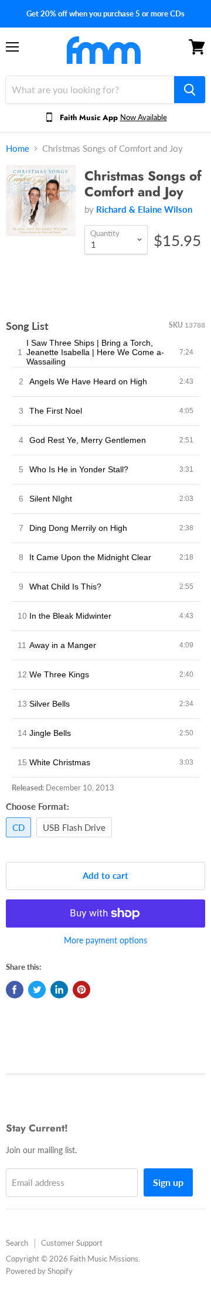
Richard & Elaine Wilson (144, 209)
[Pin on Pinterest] (81, 989)
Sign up (168, 1182)
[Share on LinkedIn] (59, 989)
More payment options (105, 940)
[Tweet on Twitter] (37, 989)
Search (17, 1242)
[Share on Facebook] (14, 989)
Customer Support (72, 1242)
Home (17, 149)
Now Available (143, 117)
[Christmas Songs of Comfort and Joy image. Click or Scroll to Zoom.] (41, 206)
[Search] (189, 89)
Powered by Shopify (39, 1271)
